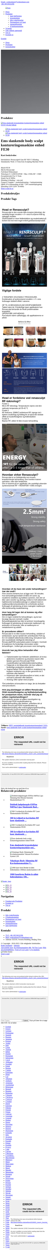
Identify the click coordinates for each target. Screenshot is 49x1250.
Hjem (7, 12)
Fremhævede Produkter (13, 901)
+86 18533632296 (7, 4)
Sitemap (17, 946)
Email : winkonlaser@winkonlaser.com (15, 2)
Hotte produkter (6, 946)
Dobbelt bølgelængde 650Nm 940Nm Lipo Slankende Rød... (24, 805)
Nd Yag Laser (37, 948)
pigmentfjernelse (16, 24)
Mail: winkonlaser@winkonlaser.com (18, 937)
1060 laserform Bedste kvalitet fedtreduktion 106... (24, 875)
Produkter (9, 14)
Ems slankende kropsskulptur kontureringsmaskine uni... (24, 846)
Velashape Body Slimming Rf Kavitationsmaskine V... (23, 861)
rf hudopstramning (16, 26)
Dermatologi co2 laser (18, 22)
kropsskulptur (15, 18)
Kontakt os (9, 35)
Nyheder (8, 28)
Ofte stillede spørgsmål (13, 31)
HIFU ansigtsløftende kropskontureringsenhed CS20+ (28, 725)
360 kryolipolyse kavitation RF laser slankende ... (24, 819)
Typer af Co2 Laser (21, 950)
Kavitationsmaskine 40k (22, 948)
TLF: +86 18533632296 (14, 935)
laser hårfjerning (16, 16)
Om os (7, 33)
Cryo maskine (34, 950)
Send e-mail (5, 954)
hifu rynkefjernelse (16, 20)
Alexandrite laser (7, 948)
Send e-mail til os (7, 189)
